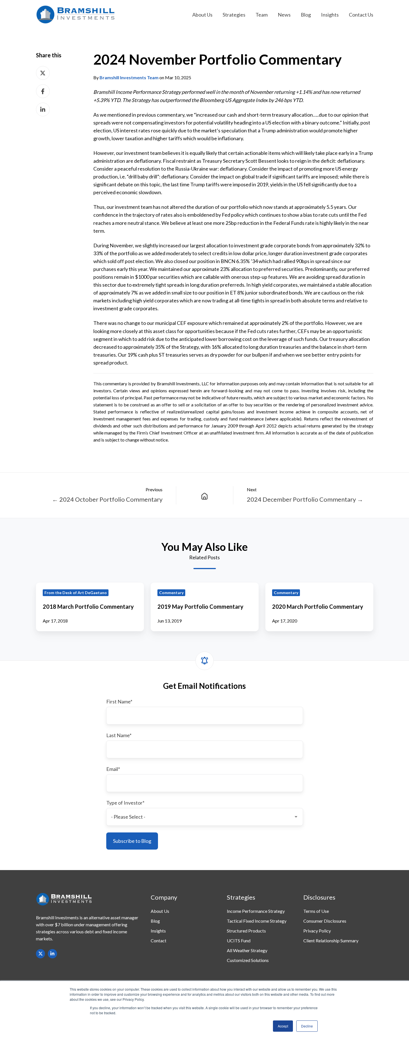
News (284, 15)
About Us (202, 15)
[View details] (40, 953)
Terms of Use (316, 911)
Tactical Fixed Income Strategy (256, 920)
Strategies (234, 15)
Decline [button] (307, 1026)
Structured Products (246, 930)
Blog (306, 15)
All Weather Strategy (247, 950)
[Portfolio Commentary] (204, 495)
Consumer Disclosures (324, 920)
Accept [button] (283, 1026)
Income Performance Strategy (256, 911)
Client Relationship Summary (330, 940)
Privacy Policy (317, 930)
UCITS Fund (238, 940)
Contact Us (361, 15)
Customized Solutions (248, 960)
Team (262, 15)
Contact (158, 940)
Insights (330, 15)
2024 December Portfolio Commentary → (305, 499)
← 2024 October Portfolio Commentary (107, 499)
